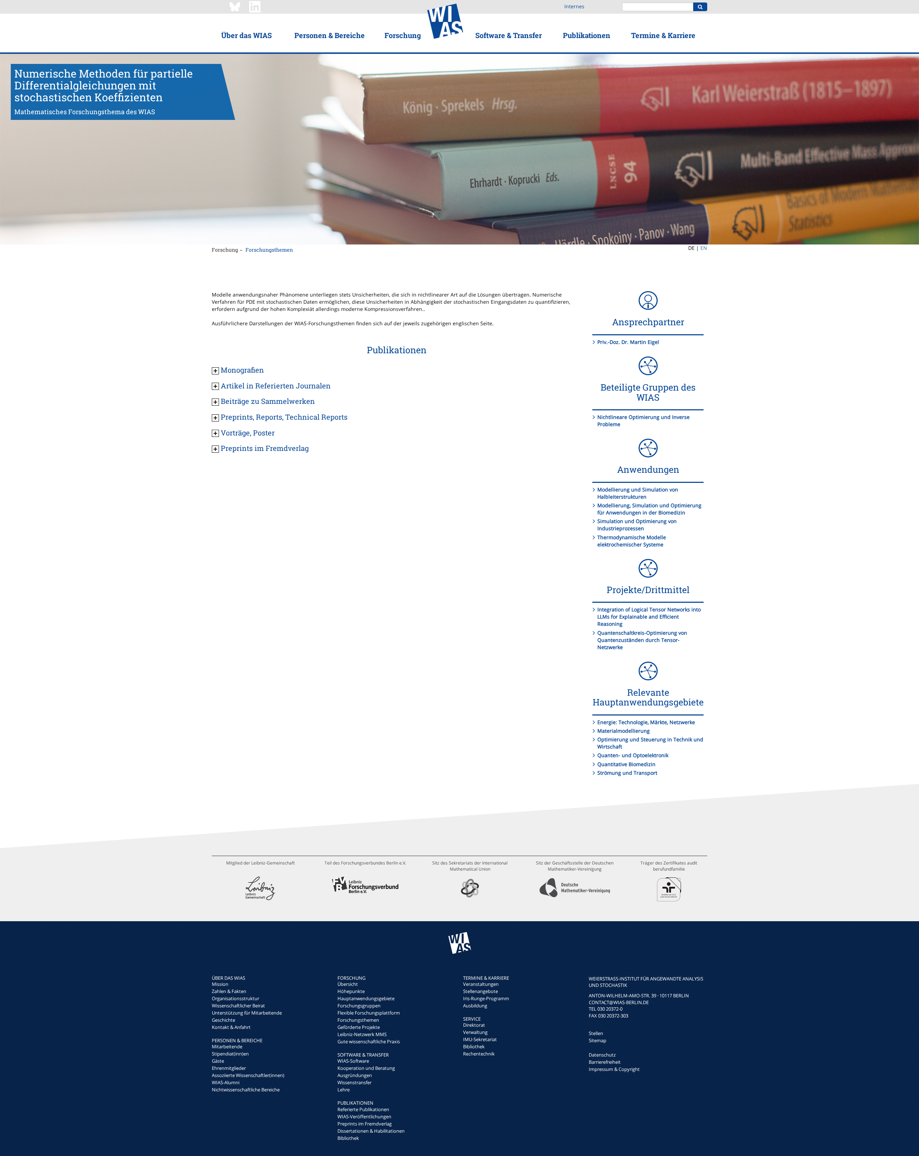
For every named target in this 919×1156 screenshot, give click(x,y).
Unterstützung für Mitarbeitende (247, 1013)
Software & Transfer (508, 35)
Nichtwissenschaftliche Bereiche (246, 1089)
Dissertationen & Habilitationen (371, 1131)
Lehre (343, 1089)
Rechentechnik (479, 1053)
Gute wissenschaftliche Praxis (368, 1041)
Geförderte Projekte (358, 1027)
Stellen (596, 1033)
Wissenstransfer (354, 1082)
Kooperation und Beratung (366, 1068)
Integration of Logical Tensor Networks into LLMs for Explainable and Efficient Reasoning (649, 616)
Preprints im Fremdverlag (364, 1123)
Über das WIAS (246, 35)
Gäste (218, 1061)
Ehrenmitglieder (229, 1068)
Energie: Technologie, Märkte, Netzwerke (646, 722)
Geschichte (223, 1020)
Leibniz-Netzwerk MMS (362, 1034)
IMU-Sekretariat (480, 1039)
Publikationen (586, 35)
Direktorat (474, 1025)
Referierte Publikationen (363, 1109)
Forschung (402, 35)
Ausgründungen (354, 1075)
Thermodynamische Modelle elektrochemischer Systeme (631, 541)
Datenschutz (602, 1055)
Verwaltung (475, 1032)
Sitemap (597, 1040)
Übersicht (347, 984)
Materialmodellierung (623, 730)
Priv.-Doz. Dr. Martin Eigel (628, 342)
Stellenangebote (480, 991)
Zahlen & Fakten (229, 991)
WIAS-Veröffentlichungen (364, 1116)
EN (703, 247)
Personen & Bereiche (329, 35)
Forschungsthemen (269, 249)
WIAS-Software (353, 1061)
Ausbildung (475, 1005)
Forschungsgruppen (359, 1005)
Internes (574, 6)
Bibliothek (348, 1138)
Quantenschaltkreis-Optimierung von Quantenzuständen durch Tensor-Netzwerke (642, 640)
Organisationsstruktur (235, 998)
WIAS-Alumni (225, 1082)
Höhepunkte (351, 991)
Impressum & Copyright (614, 1069)
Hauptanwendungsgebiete (366, 998)
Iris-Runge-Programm (486, 998)
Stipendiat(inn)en (230, 1053)
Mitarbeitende (227, 1046)
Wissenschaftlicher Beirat (238, 1005)
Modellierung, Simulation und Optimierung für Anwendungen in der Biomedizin (649, 509)
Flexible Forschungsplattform (368, 1013)
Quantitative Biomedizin (626, 764)
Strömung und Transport (627, 772)
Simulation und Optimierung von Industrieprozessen (637, 525)
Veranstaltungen (481, 984)
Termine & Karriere (663, 35)
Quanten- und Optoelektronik (632, 755)
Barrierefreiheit (605, 1062)
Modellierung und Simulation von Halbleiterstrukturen (637, 493)
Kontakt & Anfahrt (231, 1027)
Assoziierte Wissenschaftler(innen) (248, 1075)
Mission (220, 984)
